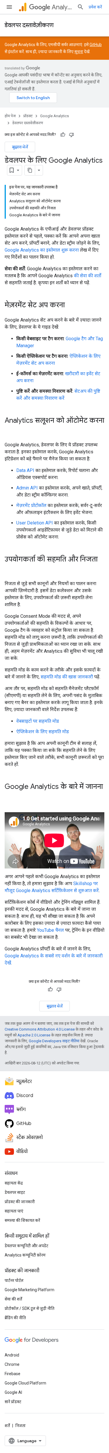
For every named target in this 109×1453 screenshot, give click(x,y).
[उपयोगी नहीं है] (71, 134)
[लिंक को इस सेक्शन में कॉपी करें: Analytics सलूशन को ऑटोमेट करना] (10, 430)
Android (12, 1355)
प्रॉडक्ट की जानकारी (20, 1201)
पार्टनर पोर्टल (14, 1280)
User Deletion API (34, 523)
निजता (20, 1425)
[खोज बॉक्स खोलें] (80, 6)
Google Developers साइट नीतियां (54, 1041)
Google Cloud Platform (25, 1383)
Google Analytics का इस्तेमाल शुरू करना (42, 250)
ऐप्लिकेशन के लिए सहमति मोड (42, 731)
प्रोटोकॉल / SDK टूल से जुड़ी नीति (29, 1308)
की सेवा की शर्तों (87, 275)
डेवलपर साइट (15, 1192)
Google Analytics (54, 116)
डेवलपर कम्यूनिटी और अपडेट (26, 1245)
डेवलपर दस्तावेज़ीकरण (29, 25)
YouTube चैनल (50, 930)
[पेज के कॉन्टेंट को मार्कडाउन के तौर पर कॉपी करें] (30, 170)
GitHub (96, 44)
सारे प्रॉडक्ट (13, 1401)
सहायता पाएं (14, 1211)
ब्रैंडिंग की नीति (15, 1317)
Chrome (12, 1364)
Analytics (62, 7)
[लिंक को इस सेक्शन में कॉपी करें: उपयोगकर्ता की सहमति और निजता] (10, 569)
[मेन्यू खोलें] (9, 7)
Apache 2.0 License (33, 1035)
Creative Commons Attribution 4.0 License (40, 1029)
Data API (25, 470)
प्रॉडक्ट (28, 116)
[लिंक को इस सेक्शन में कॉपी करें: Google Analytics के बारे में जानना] (10, 796)
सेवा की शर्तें (13, 1299)
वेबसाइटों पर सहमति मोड (37, 721)
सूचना (78, 51)
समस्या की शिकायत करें (22, 1220)
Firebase (12, 1373)
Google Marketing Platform (29, 1289)
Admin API (27, 488)
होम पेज (10, 116)
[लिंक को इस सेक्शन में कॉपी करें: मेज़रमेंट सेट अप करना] (70, 305)
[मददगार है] (62, 134)
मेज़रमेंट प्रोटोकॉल (31, 505)
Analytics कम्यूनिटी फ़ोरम (25, 1255)
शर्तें (7, 1425)
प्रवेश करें (95, 7)
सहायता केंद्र (14, 1183)
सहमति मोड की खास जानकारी (67, 677)
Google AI (13, 1392)
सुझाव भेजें (20, 147)
